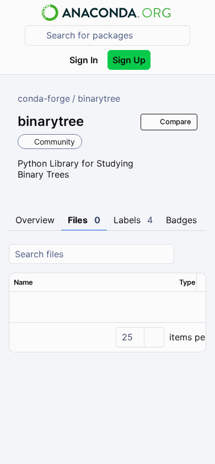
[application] (107, 337)
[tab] (35, 220)
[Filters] (196, 254)
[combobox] (115, 35)
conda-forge (44, 98)
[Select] (154, 337)
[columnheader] (92, 282)
